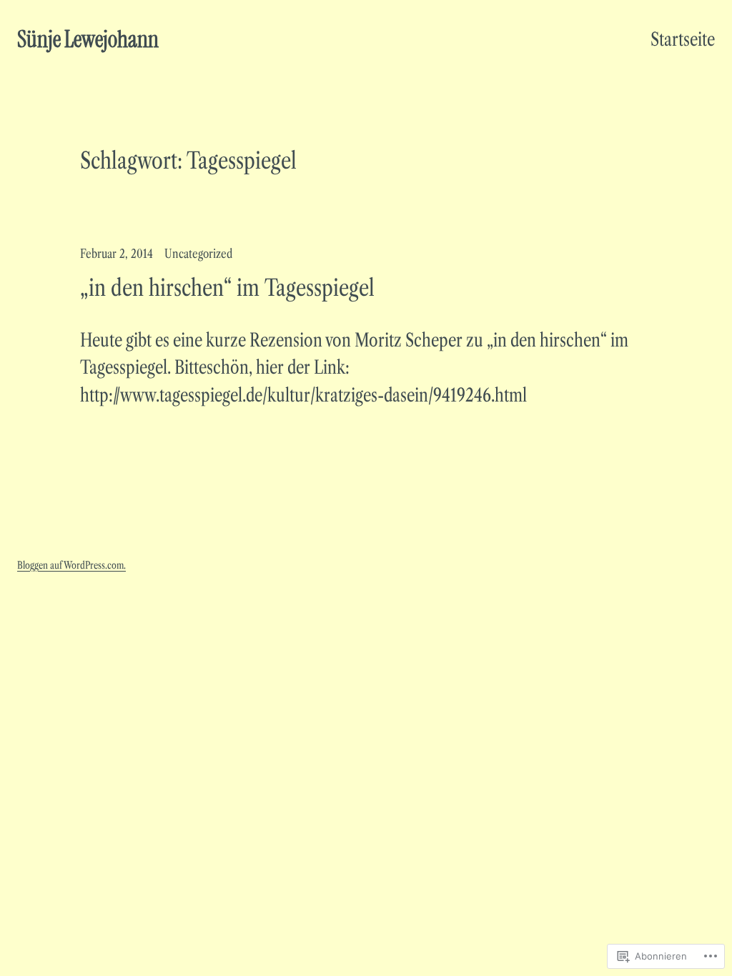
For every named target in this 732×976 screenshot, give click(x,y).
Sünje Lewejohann (88, 39)
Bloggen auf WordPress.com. (71, 565)
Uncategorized (198, 254)
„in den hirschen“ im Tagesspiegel (227, 288)
